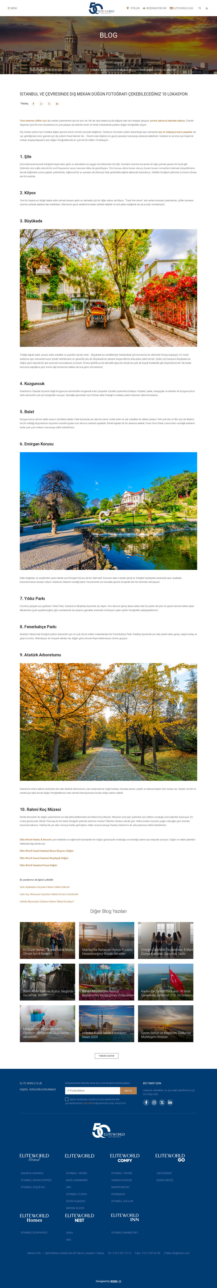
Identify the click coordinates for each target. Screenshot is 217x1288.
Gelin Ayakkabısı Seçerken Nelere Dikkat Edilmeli (44, 887)
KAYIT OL (128, 1091)
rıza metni (88, 1103)
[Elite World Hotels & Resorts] (207, 8)
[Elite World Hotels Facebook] (33, 103)
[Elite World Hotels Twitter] (49, 103)
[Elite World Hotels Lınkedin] (57, 103)
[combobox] (199, 8)
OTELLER (135, 8)
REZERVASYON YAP (156, 8)
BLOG (80, 70)
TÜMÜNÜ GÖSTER (106, 1056)
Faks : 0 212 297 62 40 (147, 1253)
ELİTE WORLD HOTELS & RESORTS (55, 70)
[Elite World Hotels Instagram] (41, 103)
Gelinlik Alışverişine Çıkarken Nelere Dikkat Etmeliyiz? (47, 901)
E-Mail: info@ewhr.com (177, 1253)
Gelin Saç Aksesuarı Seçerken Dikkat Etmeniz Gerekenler (49, 894)
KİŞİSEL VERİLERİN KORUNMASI (38, 1089)
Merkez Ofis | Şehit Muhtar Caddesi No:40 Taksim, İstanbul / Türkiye (65, 1253)
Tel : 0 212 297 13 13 (119, 1253)
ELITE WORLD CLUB (183, 8)
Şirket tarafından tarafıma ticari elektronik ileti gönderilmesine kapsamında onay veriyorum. (95, 1101)
